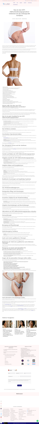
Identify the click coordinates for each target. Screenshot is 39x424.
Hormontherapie (5, 98)
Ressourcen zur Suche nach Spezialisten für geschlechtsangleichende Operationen (12, 102)
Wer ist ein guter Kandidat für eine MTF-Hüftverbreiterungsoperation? (10, 88)
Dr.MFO (14, 2)
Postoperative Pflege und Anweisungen (7, 95)
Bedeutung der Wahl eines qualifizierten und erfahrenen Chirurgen (10, 101)
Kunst (17, 2)
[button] (14, 3)
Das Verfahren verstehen (6, 89)
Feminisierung (30, 2)
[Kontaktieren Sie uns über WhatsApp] (37, 421)
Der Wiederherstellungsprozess (6, 94)
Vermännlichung (15, 4)
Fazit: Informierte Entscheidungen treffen (7, 103)
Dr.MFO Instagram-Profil (8, 304)
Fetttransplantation (6, 137)
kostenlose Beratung (20, 308)
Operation (21, 2)
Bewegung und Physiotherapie (6, 99)
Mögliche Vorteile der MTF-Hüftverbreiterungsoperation (9, 92)
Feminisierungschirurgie (20, 305)
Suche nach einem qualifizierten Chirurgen (8, 100)
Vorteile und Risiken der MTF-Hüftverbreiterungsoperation (9, 91)
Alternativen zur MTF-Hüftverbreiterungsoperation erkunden (10, 97)
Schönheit (25, 2)
